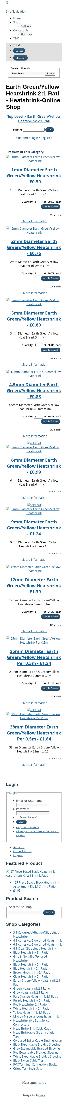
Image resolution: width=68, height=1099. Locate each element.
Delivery (26, 26)
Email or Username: (29, 801)
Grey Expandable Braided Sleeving (36, 1048)
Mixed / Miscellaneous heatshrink (36, 1016)
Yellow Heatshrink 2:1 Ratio (31, 1012)
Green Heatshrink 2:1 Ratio (31, 988)
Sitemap (26, 34)
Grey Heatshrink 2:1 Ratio (30, 992)
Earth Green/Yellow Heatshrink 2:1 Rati (39, 118)
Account (18, 847)
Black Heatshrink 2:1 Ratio (31, 964)
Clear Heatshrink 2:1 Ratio (31, 976)
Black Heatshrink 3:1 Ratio (31, 952)
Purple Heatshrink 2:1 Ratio (32, 1000)
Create (41, 1095)
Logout (18, 855)
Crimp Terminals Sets (27, 1068)
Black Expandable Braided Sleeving (36, 1044)
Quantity (27, 201)
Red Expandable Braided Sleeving (36, 1052)
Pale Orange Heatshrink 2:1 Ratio (35, 996)
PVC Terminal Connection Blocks (35, 1064)
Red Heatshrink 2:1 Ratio (30, 1004)
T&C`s (17, 38)
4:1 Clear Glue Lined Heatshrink (34, 948)
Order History (22, 851)
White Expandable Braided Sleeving (37, 1056)
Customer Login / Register (34, 138)
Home (17, 18)
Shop (16, 22)
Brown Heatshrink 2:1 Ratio (31, 972)
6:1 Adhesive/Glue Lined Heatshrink (37, 944)
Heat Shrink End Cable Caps (32, 1028)
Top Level (15, 116)
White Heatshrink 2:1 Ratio (31, 1008)
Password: (23, 809)
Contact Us (20, 30)
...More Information (34, 221)
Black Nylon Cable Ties (28, 1060)
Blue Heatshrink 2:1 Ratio (30, 968)
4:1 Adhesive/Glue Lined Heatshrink (37, 940)
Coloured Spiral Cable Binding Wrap (37, 1040)
